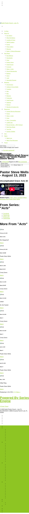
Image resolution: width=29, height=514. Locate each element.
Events (8, 44)
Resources (6, 482)
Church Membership (11, 71)
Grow (7, 60)
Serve (7, 75)
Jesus (15, 197)
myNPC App (9, 122)
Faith (11, 197)
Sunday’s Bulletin (10, 131)
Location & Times (10, 40)
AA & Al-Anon (9, 84)
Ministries (6, 463)
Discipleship (9, 58)
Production (9, 98)
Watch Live (9, 138)
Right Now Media (10, 127)
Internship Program (11, 80)
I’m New (5, 426)
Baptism (8, 73)
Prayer (8, 113)
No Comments (22, 161)
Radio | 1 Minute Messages (13, 51)
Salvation (20, 197)
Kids (7, 91)
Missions (8, 49)
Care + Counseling (11, 120)
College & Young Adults (12, 87)
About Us (6, 427)
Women (8, 104)
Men (7, 93)
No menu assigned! (8, 150)
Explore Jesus (10, 62)
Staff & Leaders (10, 42)
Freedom (8, 89)
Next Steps (6, 442)
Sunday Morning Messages (13, 111)
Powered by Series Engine (14, 399)
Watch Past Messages (12, 140)
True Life (8, 129)
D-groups (8, 66)
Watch (5, 136)
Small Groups (9, 64)
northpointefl (5, 161)
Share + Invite (10, 69)
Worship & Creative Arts (12, 107)
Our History (9, 35)
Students (8, 102)
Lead (7, 78)
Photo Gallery (9, 46)
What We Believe (10, 37)
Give (4, 499)
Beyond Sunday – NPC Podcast (14, 124)
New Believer (9, 55)
